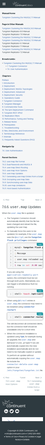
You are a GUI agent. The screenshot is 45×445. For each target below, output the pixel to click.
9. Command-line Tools (12, 107)
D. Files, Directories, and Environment (18, 130)
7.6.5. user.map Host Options (14, 170)
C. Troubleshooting (10, 127)
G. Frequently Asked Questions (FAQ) (18, 139)
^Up (22, 200)
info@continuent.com (15, 433)
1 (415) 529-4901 (33, 433)
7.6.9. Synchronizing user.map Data (17, 182)
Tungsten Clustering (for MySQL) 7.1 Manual (21, 17)
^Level (22, 377)
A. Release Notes (9, 122)
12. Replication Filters (11, 116)
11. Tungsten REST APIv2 (12, 113)
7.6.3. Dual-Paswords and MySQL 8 (17, 164)
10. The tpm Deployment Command (18, 110)
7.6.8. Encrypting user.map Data (15, 179)
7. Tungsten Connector (17, 66)
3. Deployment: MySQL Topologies (17, 89)
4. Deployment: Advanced (13, 92)
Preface (5, 80)
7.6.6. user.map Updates (12, 173)
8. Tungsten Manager (11, 104)
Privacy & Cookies (26, 436)
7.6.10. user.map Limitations (13, 185)
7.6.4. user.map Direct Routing (15, 167)
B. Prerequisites (8, 124)
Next (37, 200)
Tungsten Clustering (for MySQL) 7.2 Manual (21, 37)
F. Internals (6, 136)
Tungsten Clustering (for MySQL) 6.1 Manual (21, 49)
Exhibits (26, 439)
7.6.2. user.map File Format (13, 161)
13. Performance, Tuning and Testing (17, 119)
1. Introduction (8, 83)
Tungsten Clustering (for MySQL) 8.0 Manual (21, 28)
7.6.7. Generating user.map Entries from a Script (22, 176)
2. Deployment (8, 86)
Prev (7, 200)
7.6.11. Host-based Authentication (16, 188)
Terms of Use (11, 436)
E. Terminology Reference (13, 133)
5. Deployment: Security (12, 95)
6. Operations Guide (11, 98)
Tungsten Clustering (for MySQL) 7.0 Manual (21, 40)
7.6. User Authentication (17, 69)
